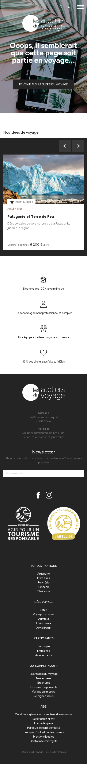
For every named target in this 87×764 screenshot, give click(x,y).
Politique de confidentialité (43, 727)
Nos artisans (43, 678)
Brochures (43, 682)
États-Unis (43, 578)
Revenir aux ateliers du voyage (43, 84)
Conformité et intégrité (43, 741)
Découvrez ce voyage (43, 190)
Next (78, 146)
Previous (65, 146)
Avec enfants (43, 655)
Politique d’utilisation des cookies (44, 732)
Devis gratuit (43, 627)
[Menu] (80, 7)
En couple (44, 646)
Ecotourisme (43, 623)
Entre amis (43, 650)
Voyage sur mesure (43, 691)
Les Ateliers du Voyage (43, 673)
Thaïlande (43, 591)
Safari (43, 610)
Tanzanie (43, 587)
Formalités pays (43, 723)
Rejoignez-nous (43, 696)
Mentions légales (43, 736)
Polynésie (43, 582)
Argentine (43, 573)
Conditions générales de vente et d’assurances (43, 714)
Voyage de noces (43, 614)
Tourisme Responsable (43, 687)
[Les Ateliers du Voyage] (43, 23)
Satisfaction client (43, 718)
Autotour (43, 618)
